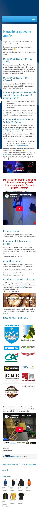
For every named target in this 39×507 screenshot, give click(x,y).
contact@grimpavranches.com (11, 130)
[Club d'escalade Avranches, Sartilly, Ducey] (9, 8)
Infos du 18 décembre (11, 464)
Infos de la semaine (28, 464)
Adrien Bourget (15, 456)
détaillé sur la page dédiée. (21, 145)
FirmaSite (8, 506)
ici (35, 237)
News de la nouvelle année (17, 33)
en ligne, (22, 287)
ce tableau (6, 155)
